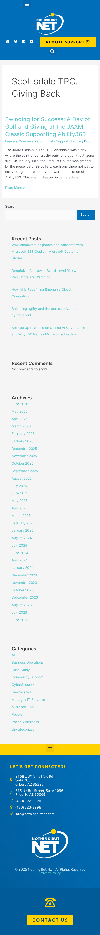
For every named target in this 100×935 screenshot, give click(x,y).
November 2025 (24, 456)
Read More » (15, 188)
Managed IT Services (28, 700)
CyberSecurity (23, 685)
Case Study (21, 670)
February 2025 (23, 523)
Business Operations (27, 662)
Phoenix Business (25, 722)
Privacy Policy (50, 873)
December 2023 (24, 575)
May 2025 (19, 501)
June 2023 (20, 620)
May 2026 (20, 411)
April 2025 (19, 508)
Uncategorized (23, 729)
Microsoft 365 (23, 707)
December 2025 (24, 449)
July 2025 (19, 486)
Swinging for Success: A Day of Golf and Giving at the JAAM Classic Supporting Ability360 (47, 127)
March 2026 (21, 426)
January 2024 (22, 568)
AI (13, 655)
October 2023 (22, 590)
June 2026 (20, 404)
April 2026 (20, 419)
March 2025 (21, 516)
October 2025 (22, 463)
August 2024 (22, 538)
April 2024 (20, 560)
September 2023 (25, 597)
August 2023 (22, 605)
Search (10, 206)
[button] (27, 4)
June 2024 (20, 553)
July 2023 (19, 612)
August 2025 (22, 478)
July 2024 (19, 545)
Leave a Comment (19, 141)
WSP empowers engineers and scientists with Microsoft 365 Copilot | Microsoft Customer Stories (47, 251)
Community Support (52, 141)
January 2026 (22, 441)
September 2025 (25, 471)
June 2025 (20, 493)
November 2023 (24, 583)
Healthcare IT (22, 692)
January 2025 (22, 530)
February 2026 (23, 434)
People (75, 141)
